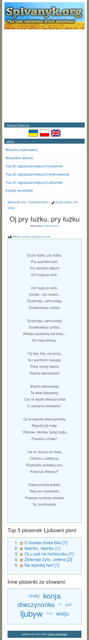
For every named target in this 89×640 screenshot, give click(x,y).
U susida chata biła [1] (45, 542)
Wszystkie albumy (19, 157)
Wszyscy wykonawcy (21, 149)
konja (52, 595)
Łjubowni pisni (38, 202)
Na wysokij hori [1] (41, 565)
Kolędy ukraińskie (19, 190)
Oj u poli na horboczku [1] (49, 553)
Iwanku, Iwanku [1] (42, 548)
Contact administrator (57, 634)
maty (49, 613)
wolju (62, 613)
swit (60, 604)
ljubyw (31, 613)
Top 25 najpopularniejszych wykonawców (37, 174)
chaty (34, 595)
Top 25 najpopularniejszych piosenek (34, 166)
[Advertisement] (44, 75)
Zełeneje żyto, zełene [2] (48, 559)
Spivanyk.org (16, 202)
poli (68, 604)
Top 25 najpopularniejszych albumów (34, 182)
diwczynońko (36, 604)
